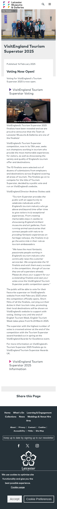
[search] (43, 4)
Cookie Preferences (39, 499)
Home (7, 413)
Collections (10, 417)
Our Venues (7, 11)
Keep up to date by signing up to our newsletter (28, 438)
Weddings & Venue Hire (39, 417)
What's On (18, 413)
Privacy (22, 427)
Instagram (37, 446)
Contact (32, 427)
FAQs (30, 431)
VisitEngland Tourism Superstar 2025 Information (26, 365)
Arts (28, 421)
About (13, 427)
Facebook (19, 445)
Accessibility (19, 431)
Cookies (42, 427)
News (22, 417)
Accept (14, 499)
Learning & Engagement (39, 413)
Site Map (40, 431)
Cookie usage (18, 487)
